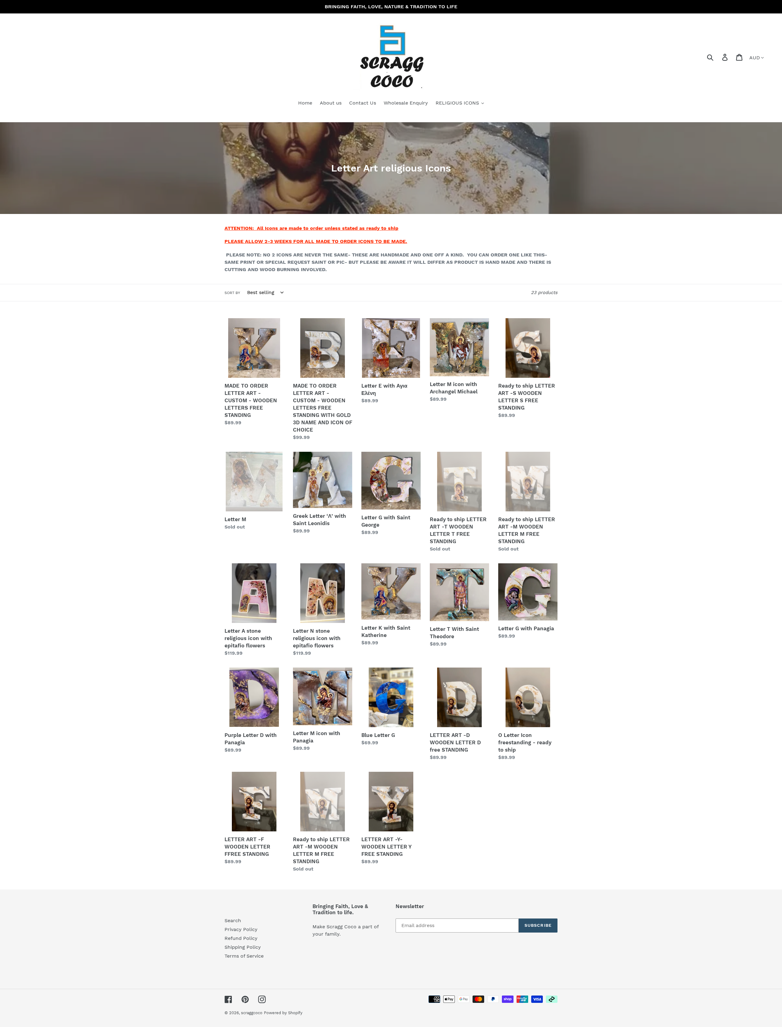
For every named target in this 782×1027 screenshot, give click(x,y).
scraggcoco (251, 1012)
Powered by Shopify (283, 1012)
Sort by (232, 293)
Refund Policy (241, 938)
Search (233, 920)
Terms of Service (244, 956)
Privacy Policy (241, 929)
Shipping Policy (243, 947)
